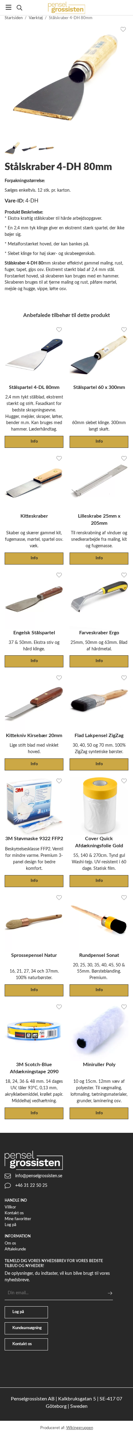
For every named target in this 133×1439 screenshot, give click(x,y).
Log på (10, 1225)
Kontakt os (14, 1213)
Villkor (10, 1207)
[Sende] (110, 1293)
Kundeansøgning (27, 1328)
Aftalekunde (15, 1249)
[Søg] (19, 7)
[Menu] (8, 7)
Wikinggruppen (79, 1428)
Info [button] (34, 442)
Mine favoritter (18, 1219)
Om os (10, 1243)
